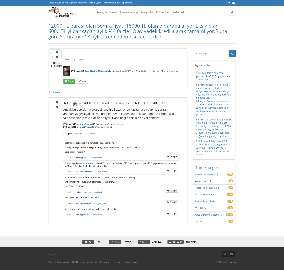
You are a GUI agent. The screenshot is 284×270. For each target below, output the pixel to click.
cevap (70, 81)
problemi (79, 59)
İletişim (51, 254)
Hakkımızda (178, 12)
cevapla (173, 156)
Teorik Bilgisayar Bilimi (207, 187)
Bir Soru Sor (162, 12)
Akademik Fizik (203, 181)
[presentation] (76, 103)
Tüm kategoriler (209, 167)
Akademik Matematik (206, 174)
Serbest (199, 221)
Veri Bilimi (200, 208)
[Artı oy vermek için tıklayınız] (52, 53)
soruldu (151, 71)
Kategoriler (147, 12)
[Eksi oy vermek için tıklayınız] (52, 56)
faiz (67, 59)
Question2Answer (126, 262)
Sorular (113, 12)
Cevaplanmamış (129, 12)
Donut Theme (56, 262)
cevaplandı (119, 124)
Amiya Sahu (89, 262)
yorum (83, 81)
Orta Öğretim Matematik (96, 71)
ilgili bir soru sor (74, 133)
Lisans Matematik (204, 194)
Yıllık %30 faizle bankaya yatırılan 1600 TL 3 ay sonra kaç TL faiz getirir (213, 76)
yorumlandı (97, 157)
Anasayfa (101, 12)
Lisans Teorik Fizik (205, 201)
